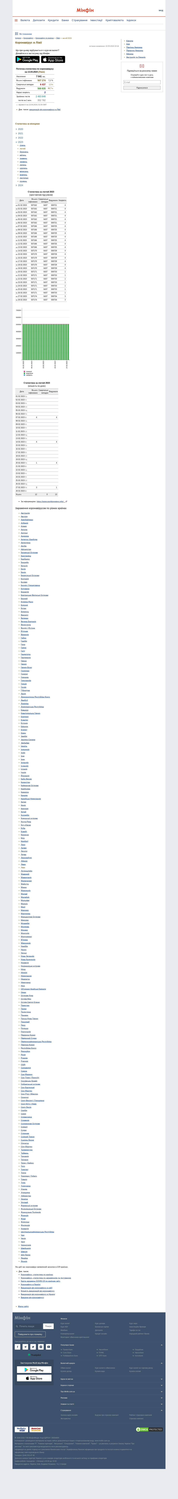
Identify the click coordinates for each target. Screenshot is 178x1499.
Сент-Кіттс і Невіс (29, 1104)
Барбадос (25, 559)
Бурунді (24, 605)
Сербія (24, 1110)
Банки (65, 20)
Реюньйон (25, 1051)
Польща (24, 1028)
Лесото (24, 851)
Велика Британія (28, 621)
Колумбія (25, 815)
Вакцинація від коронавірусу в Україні (38, 1294)
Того (23, 1166)
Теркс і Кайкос (27, 1163)
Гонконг (24, 674)
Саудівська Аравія (29, 1081)
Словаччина (26, 1117)
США (23, 1064)
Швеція (24, 1251)
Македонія (25, 890)
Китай (23, 812)
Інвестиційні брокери (137, 1327)
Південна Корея (28, 1035)
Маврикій (25, 874)
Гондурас (25, 671)
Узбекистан (26, 1196)
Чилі (23, 1242)
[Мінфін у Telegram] (25, 1347)
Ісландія (24, 766)
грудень (23, 181)
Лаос (23, 844)
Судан (24, 1130)
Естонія (24, 723)
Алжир (24, 526)
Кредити (53, 20)
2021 (20, 133)
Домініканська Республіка (32, 707)
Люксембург (26, 858)
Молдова (25, 927)
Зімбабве (25, 743)
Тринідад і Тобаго (29, 1176)
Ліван (23, 864)
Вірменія (25, 634)
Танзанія (25, 1156)
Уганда (24, 1189)
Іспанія (24, 769)
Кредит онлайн (101, 1334)
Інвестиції (96, 20)
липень (23, 165)
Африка (129, 54)
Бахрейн (25, 562)
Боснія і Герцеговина (30, 585)
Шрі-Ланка (25, 1255)
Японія (24, 1261)
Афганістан (26, 549)
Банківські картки (102, 1327)
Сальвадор (26, 1068)
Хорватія (25, 1228)
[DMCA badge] (149, 1430)
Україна (24, 1199)
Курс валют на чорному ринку (141, 1368)
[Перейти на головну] (89, 10)
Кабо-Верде (26, 779)
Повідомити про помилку (30, 1334)
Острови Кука (27, 995)
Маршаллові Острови (30, 917)
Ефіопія (24, 726)
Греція (24, 684)
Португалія (26, 1032)
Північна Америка (134, 47)
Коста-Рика (26, 822)
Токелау (24, 1169)
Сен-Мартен (26, 1091)
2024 (20, 185)
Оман (23, 992)
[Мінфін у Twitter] (33, 1347)
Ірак (22, 756)
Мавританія (26, 877)
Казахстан (25, 782)
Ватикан (24, 618)
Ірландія (25, 762)
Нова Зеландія (27, 956)
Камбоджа (25, 789)
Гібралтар (25, 690)
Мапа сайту (23, 1306)
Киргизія (24, 808)
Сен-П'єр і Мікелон (29, 1094)
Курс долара (100, 1323)
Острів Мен (26, 999)
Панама (24, 1015)
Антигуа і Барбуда (29, 539)
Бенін (23, 572)
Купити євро (100, 1371)
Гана (23, 644)
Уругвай (24, 1202)
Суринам (25, 1133)
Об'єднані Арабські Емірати (33, 989)
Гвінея (24, 664)
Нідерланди (26, 976)
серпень (23, 168)
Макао (24, 887)
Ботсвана (25, 589)
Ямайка (24, 1258)
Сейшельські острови (30, 1084)
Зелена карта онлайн (69, 1415)
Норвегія (25, 963)
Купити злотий (135, 1371)
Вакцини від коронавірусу (32, 1297)
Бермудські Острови (30, 575)
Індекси (131, 20)
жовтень (23, 175)
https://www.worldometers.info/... (51, 501)
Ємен (23, 733)
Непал (24, 953)
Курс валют (65, 1323)
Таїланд (24, 1160)
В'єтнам (24, 631)
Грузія (23, 687)
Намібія (24, 946)
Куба (23, 828)
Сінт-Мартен (26, 1146)
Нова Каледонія (28, 959)
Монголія (25, 933)
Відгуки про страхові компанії (106, 1415)
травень (23, 158)
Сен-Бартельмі (27, 1087)
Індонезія (25, 749)
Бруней (24, 598)
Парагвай (25, 1022)
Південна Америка (134, 50)
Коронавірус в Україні (30, 1284)
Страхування (79, 20)
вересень (24, 171)
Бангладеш (26, 556)
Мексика (25, 920)
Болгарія (25, 579)
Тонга (23, 1173)
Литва (23, 854)
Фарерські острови (29, 1205)
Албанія (24, 523)
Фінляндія (25, 1225)
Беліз (23, 569)
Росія (23, 1054)
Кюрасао (25, 835)
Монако (24, 930)
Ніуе (23, 986)
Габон (23, 638)
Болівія (24, 582)
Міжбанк (64, 1330)
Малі (23, 907)
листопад (24, 178)
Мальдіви (25, 900)
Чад (22, 1235)
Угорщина (25, 1192)
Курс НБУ (64, 1327)
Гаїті (23, 651)
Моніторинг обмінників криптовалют (75, 1337)
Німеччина (25, 982)
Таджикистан (27, 1150)
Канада (24, 795)
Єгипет (24, 730)
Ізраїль (24, 746)
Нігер (23, 969)
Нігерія (24, 972)
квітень (23, 155)
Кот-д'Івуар (26, 825)
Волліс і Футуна (28, 628)
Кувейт (24, 831)
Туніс (23, 1182)
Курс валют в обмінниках (105, 1368)
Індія (23, 753)
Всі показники (25, 34)
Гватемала (26, 657)
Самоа (24, 1071)
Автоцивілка (66, 1419)
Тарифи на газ (134, 1330)
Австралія (25, 513)
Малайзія (25, 897)
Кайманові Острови (30, 785)
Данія (23, 694)
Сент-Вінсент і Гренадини (32, 1100)
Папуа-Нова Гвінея (29, 1018)
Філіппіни (25, 1222)
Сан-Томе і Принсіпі (30, 1077)
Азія (128, 44)
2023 (20, 142)
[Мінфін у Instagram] (41, 1347)
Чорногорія (26, 1245)
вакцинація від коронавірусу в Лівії (44, 109)
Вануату (24, 615)
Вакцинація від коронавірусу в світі (36, 1288)
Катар (23, 802)
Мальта (24, 904)
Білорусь (25, 611)
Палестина (26, 1012)
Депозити (39, 20)
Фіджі (23, 1219)
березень (24, 152)
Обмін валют (66, 1368)
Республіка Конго (28, 1048)
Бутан (23, 608)
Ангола (24, 529)
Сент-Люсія (26, 1107)
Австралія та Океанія (135, 57)
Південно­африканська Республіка (36, 1041)
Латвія (24, 848)
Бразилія (25, 592)
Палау (24, 1009)
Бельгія (24, 566)
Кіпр (23, 838)
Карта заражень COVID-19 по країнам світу (40, 1281)
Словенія (25, 1120)
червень (23, 162)
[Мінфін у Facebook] (17, 1347)
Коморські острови (29, 818)
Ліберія (24, 861)
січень (22, 145)
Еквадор (24, 710)
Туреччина (25, 1186)
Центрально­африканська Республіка (37, 1232)
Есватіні (24, 720)
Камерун (25, 792)
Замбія (24, 736)
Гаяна (23, 648)
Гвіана (24, 661)
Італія (23, 772)
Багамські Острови (29, 552)
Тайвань (24, 1153)
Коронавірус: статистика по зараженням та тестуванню (46, 1278)
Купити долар (66, 1371)
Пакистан (25, 1005)
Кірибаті (24, 841)
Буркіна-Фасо (27, 602)
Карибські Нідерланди (31, 799)
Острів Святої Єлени (30, 1002)
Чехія (23, 1238)
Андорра (25, 536)
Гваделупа (25, 654)
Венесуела (26, 625)
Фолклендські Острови (31, 1209)
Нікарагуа (25, 979)
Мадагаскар (26, 881)
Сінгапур (25, 1143)
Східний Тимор (27, 1137)
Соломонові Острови (30, 1123)
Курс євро (133, 1323)
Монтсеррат (26, 936)
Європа (129, 41)
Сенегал (25, 1097)
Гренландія (26, 680)
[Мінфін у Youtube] (48, 1347)
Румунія (24, 1061)
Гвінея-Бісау (26, 667)
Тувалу (24, 1179)
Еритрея (25, 716)
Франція (24, 1215)
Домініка (25, 703)
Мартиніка (25, 913)
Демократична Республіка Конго (35, 697)
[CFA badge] (50, 1430)
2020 (20, 129)
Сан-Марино (26, 1074)
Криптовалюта (114, 20)
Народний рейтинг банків (139, 1334)
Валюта (25, 20)
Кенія (23, 805)
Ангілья (24, 533)
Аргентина (25, 542)
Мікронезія (26, 943)
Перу (23, 1025)
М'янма (24, 940)
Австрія (24, 516)
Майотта (25, 884)
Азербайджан (27, 520)
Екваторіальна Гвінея (30, 713)
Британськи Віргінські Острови (34, 595)
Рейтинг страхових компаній (140, 1415)
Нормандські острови (30, 966)
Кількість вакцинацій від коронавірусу (38, 1291)
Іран (23, 759)
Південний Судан (29, 1038)
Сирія (23, 1114)
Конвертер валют (67, 1334)
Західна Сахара (28, 739)
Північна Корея (27, 1045)
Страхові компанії (136, 1419)
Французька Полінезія (31, 1212)
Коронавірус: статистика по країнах (37, 1274)
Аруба (23, 546)
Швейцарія (26, 1248)
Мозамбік (25, 923)
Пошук (48, 1326)
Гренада (25, 677)
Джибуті (24, 700)
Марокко (25, 910)
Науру (23, 949)
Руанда (24, 1058)
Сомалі (24, 1127)
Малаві (24, 894)
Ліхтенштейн (26, 871)
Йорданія (25, 776)
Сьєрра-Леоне (27, 1140)
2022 (20, 137)
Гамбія (24, 641)
